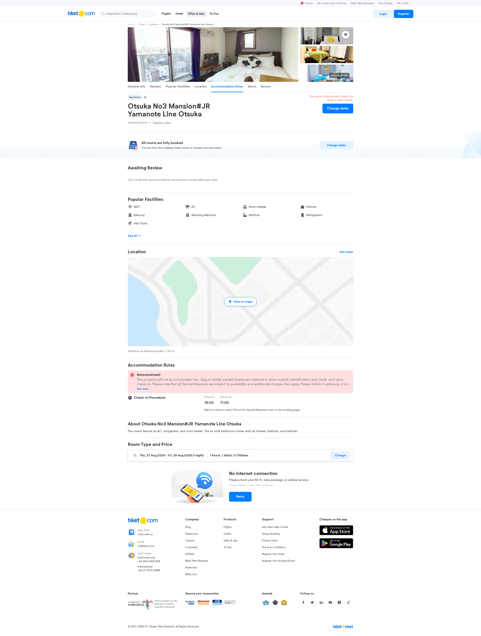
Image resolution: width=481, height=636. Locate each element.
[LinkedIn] (321, 602)
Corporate (191, 547)
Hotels (227, 534)
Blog (188, 527)
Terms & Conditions (274, 547)
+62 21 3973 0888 (149, 570)
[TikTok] (348, 602)
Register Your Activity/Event (278, 561)
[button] (240, 301)
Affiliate (189, 554)
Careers (190, 540)
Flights (228, 527)
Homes (131, 24)
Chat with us (145, 534)
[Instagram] (339, 602)
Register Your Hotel (273, 554)
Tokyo (142, 24)
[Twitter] (312, 602)
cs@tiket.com (146, 546)
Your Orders (385, 3)
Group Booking (271, 534)
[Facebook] (303, 602)
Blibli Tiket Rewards (362, 3)
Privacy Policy (270, 540)
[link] (383, 14)
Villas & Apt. (231, 540)
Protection (191, 567)
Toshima (153, 24)
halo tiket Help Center (275, 527)
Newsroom (191, 534)
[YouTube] (330, 602)
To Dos (228, 547)
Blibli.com (191, 574)
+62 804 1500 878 (149, 561)
